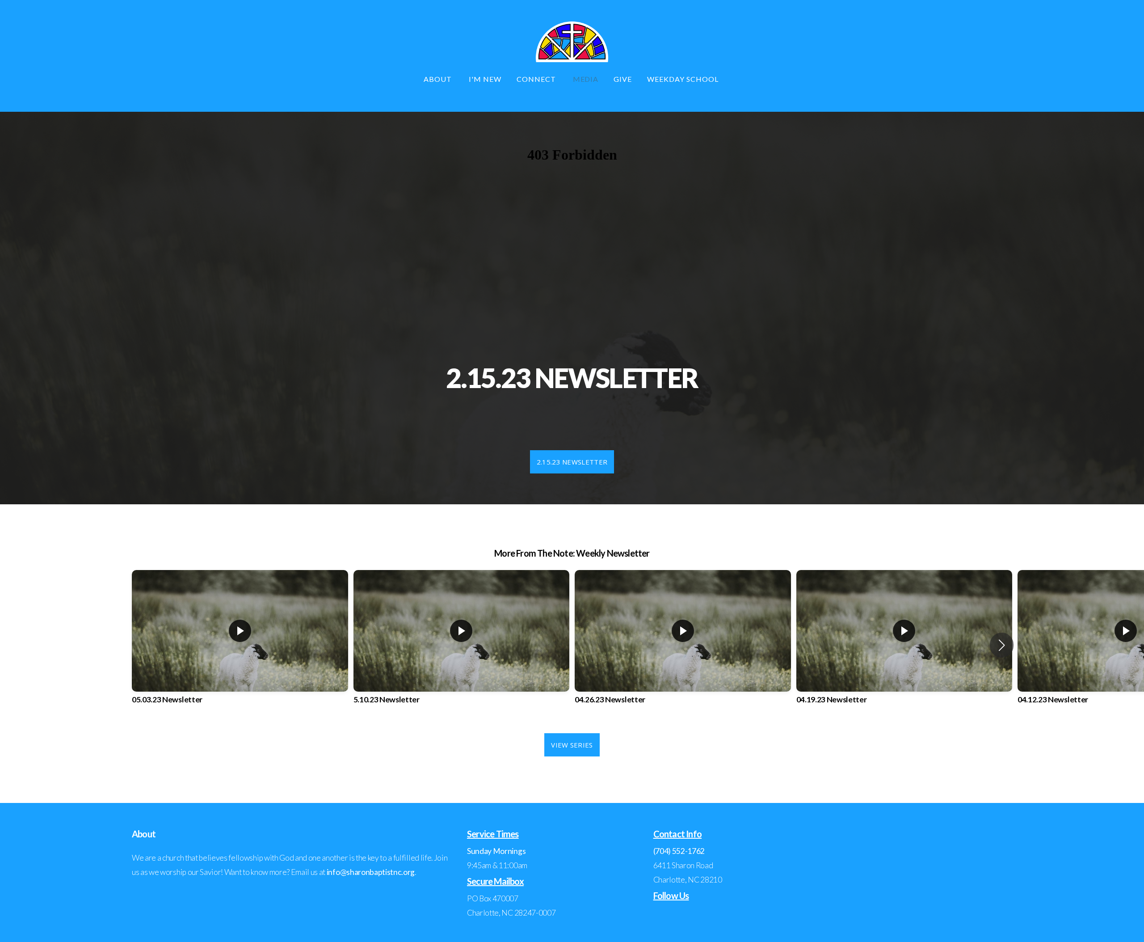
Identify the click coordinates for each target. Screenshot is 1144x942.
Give (623, 79)
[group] (240, 645)
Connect (537, 79)
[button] (1002, 645)
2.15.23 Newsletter (572, 461)
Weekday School (683, 79)
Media (586, 79)
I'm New (485, 79)
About (439, 79)
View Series (572, 744)
